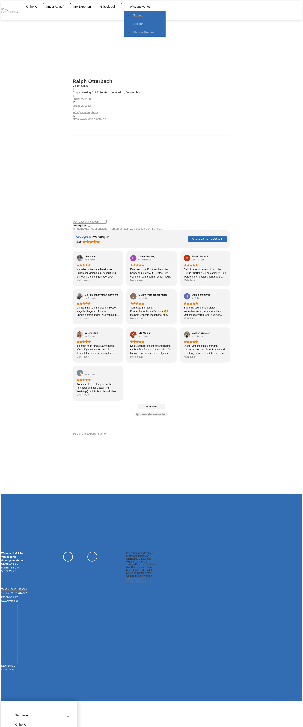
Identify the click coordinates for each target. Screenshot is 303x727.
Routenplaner (80, 225)
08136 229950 (82, 99)
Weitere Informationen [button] (138, 581)
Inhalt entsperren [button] (135, 578)
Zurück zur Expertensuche (89, 433)
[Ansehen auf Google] (80, 258)
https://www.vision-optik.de (89, 119)
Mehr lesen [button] (83, 280)
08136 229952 (82, 105)
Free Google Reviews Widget (153, 414)
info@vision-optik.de (85, 112)
